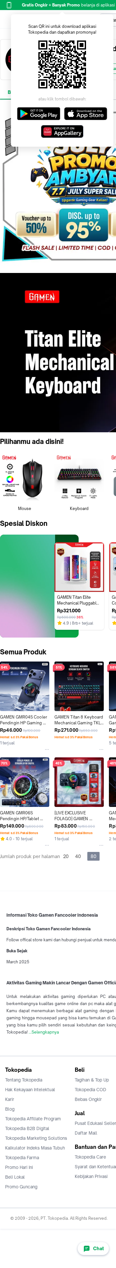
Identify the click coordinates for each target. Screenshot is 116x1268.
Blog (10, 1109)
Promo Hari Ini (19, 1167)
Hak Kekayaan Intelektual (30, 1089)
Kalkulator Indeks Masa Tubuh (35, 1147)
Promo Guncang (21, 1186)
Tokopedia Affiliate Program (33, 1118)
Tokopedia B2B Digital (27, 1128)
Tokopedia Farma (22, 1157)
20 (66, 856)
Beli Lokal (15, 1177)
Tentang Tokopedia (23, 1079)
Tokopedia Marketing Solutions (36, 1138)
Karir (9, 1099)
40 (78, 856)
